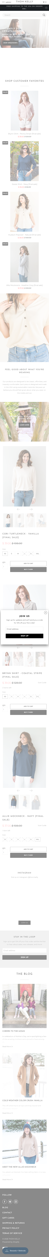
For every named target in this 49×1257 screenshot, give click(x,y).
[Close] (45, 612)
